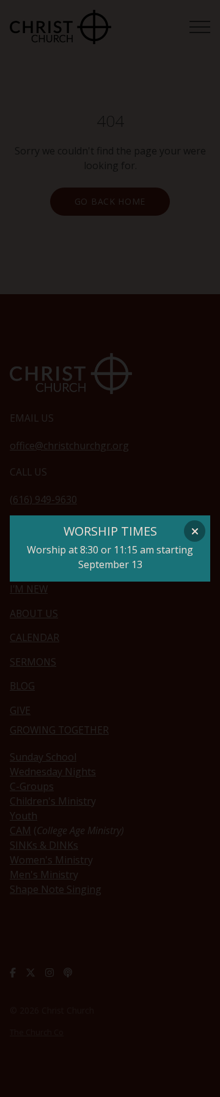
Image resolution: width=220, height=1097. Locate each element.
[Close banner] (194, 531)
